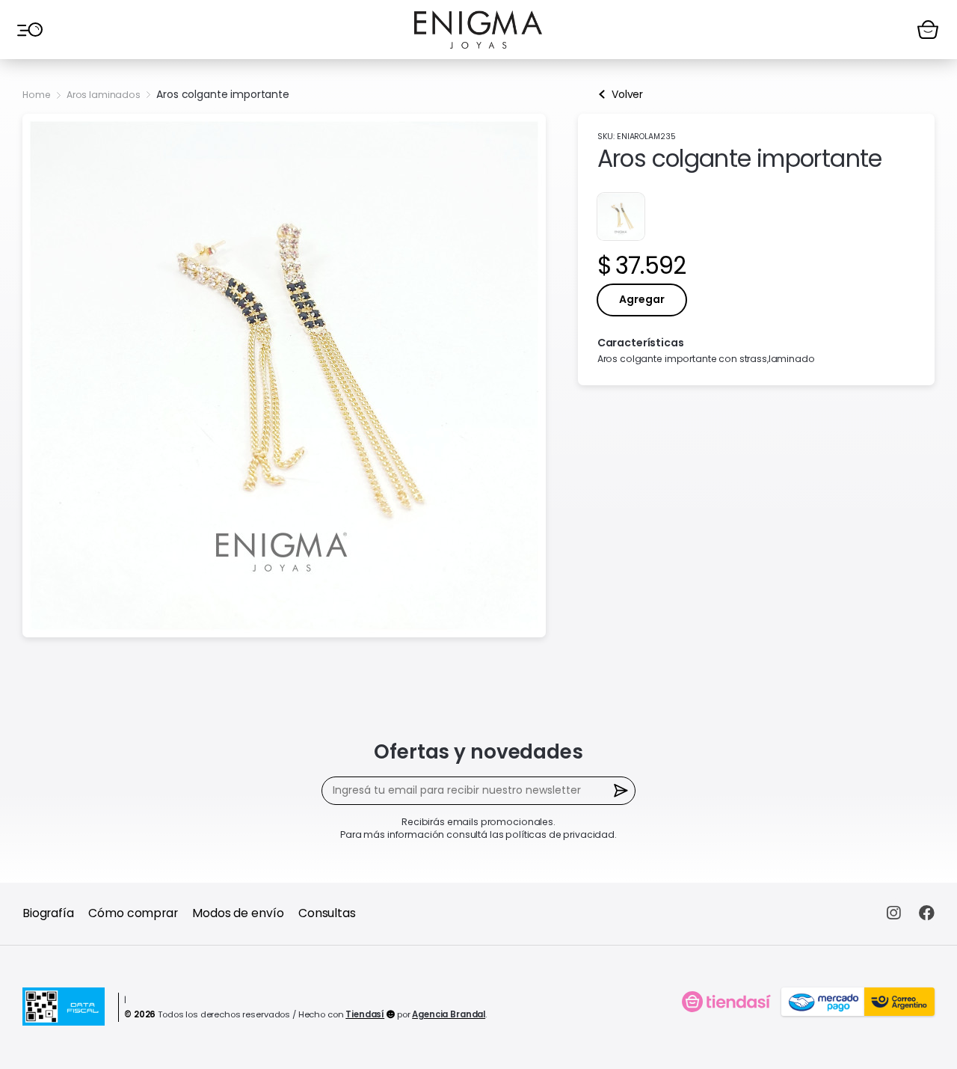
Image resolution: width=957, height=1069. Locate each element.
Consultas (327, 913)
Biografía (48, 913)
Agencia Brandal (448, 1014)
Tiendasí (364, 1014)
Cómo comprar (132, 913)
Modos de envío (237, 913)
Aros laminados (104, 94)
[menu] (29, 29)
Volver (627, 94)
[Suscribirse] (621, 791)
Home (36, 94)
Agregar (642, 299)
